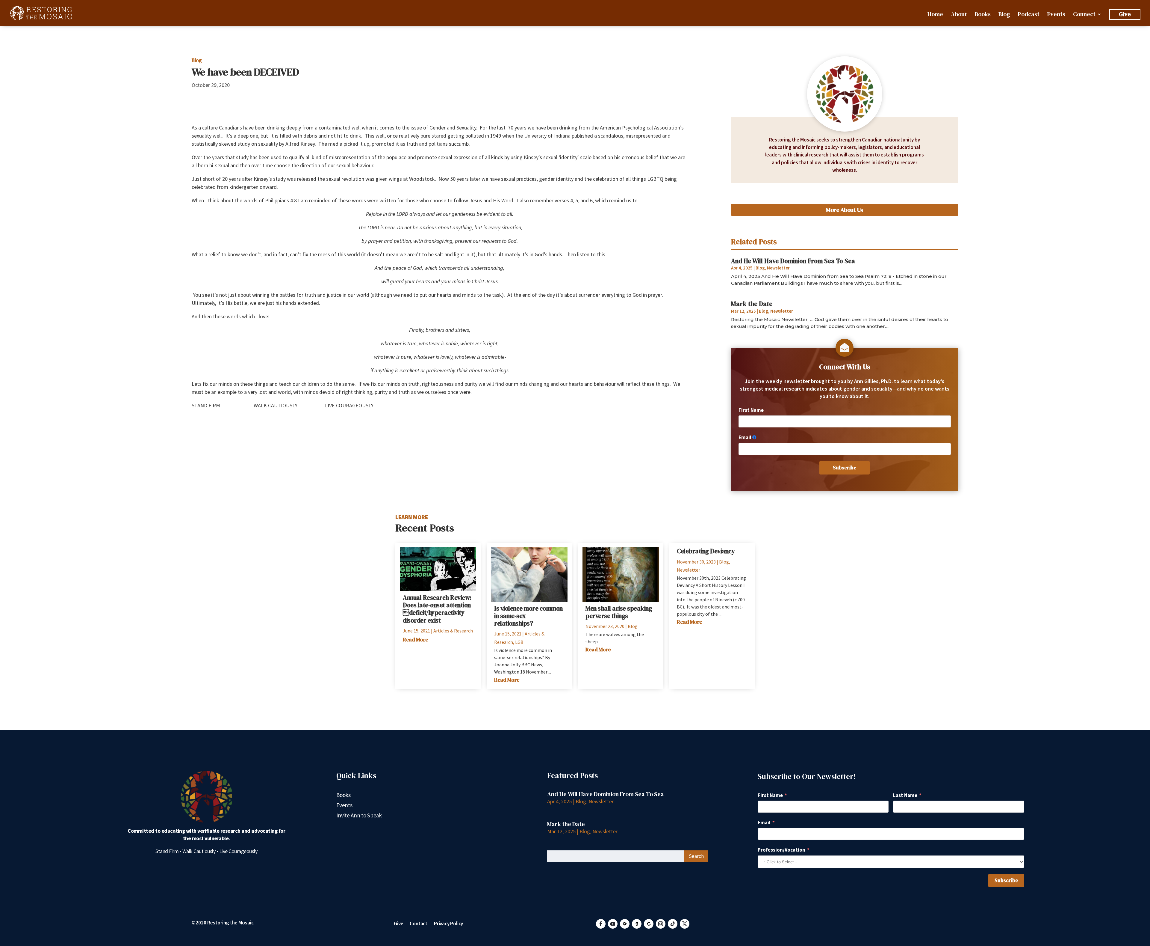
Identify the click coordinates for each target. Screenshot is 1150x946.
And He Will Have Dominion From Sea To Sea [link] (793, 261)
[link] (41, 12)
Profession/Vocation (781, 849)
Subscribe (844, 467)
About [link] (959, 15)
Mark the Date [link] (751, 303)
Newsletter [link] (778, 268)
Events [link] (1056, 15)
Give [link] (1125, 14)
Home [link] (935, 15)
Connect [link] (1084, 15)
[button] (601, 924)
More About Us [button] (844, 210)
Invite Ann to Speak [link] (359, 816)
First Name (751, 410)
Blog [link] (1004, 15)
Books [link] (983, 15)
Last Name (905, 795)
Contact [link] (418, 924)
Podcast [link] (1028, 15)
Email (745, 437)
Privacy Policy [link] (448, 924)
